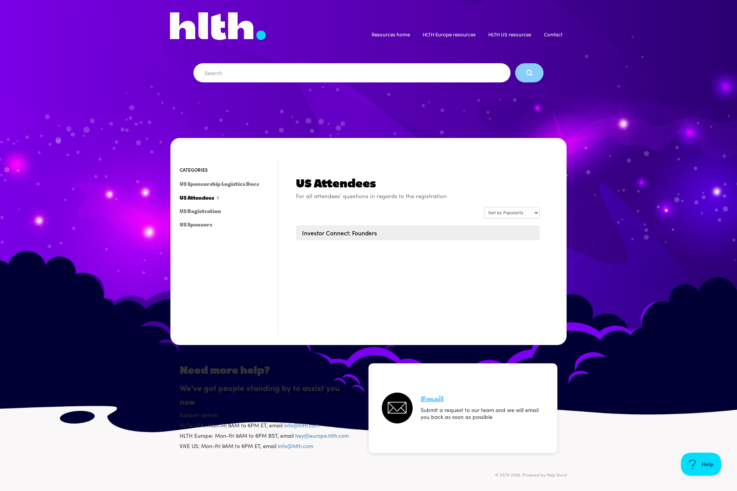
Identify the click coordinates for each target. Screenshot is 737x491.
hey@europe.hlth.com (322, 435)
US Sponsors (196, 225)
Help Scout (556, 475)
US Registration (200, 211)
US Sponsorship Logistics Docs (219, 184)
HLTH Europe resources (449, 34)
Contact (553, 34)
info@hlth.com (301, 425)
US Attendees (197, 198)
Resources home (391, 34)
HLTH (505, 475)
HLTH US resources (509, 34)
